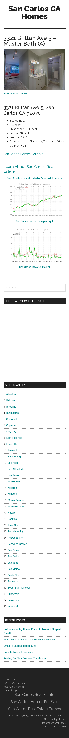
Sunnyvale (13, 593)
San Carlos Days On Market (34, 267)
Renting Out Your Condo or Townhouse (25, 658)
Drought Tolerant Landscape (19, 652)
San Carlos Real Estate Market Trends (34, 178)
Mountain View (16, 506)
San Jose (13, 562)
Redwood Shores (17, 544)
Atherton (11, 394)
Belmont (11, 400)
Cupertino (11, 425)
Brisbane (11, 406)
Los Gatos (13, 475)
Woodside (13, 606)
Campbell (11, 419)
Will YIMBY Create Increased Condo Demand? (29, 639)
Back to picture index (15, 93)
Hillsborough (15, 456)
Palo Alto (13, 525)
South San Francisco (19, 587)
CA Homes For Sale (55, 726)
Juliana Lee (13, 715)
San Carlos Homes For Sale (23, 154)
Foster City (12, 444)
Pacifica (12, 519)
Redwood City (15, 537)
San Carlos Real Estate (34, 694)
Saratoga (13, 581)
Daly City (11, 431)
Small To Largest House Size (20, 645)
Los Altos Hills (16, 469)
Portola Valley (15, 531)
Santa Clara (14, 575)
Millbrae (12, 487)
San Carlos (14, 556)
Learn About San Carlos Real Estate (29, 169)
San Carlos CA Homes (34, 12)
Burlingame (12, 412)
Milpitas (12, 494)
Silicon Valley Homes (54, 719)
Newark (12, 512)
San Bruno (13, 550)
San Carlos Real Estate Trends (34, 708)
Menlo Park (14, 481)
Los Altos (13, 462)
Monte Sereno (16, 500)
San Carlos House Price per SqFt (34, 221)
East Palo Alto (14, 437)
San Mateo (14, 569)
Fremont (12, 450)
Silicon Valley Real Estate (53, 723)
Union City (13, 600)
